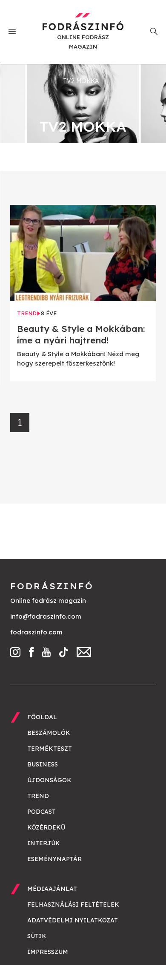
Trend (38, 796)
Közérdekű (46, 827)
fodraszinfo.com (36, 632)
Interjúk (43, 843)
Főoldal (42, 717)
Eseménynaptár (54, 859)
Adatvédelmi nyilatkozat (72, 920)
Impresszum (47, 952)
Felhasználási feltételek (73, 904)
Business (42, 764)
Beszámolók (48, 733)
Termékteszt (49, 748)
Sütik (36, 936)
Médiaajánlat (52, 889)
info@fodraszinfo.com (45, 616)
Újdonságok (49, 780)
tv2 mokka (81, 81)
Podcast (41, 811)
